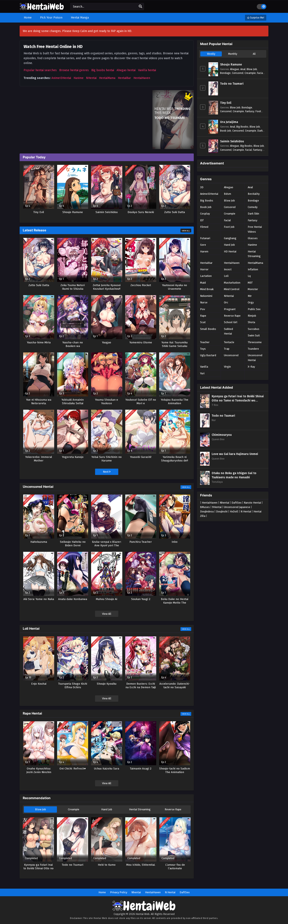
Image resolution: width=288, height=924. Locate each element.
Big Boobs (242, 126)
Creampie (73, 809)
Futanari (205, 238)
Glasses (253, 238)
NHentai (91, 78)
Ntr (250, 295)
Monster (253, 289)
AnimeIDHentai (61, 78)
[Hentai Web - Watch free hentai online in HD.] (42, 8)
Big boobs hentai (102, 70)
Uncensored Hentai (255, 357)
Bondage (225, 73)
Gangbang (230, 238)
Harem (204, 251)
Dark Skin (253, 213)
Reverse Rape (173, 809)
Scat (203, 322)
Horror (204, 269)
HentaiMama (107, 78)
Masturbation (232, 282)
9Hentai (217, 507)
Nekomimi (206, 295)
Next (106, 471)
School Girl (230, 322)
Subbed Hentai (228, 331)
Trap (226, 348)
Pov (202, 309)
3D (201, 187)
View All (186, 231)
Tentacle (229, 342)
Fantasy (249, 111)
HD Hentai (230, 251)
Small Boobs (208, 329)
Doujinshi (221, 511)
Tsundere (253, 348)
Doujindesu (207, 511)
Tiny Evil (225, 103)
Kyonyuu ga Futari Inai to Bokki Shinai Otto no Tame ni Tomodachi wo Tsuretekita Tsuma (238, 399)
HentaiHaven (141, 78)
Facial (260, 73)
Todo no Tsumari (232, 83)
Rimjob (252, 315)
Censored (237, 73)
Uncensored (231, 355)
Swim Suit (254, 335)
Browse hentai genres (74, 70)
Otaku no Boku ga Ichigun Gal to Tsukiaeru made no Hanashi (234, 475)
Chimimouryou (222, 435)
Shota (251, 322)
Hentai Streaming (140, 809)
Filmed (204, 226)
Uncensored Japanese (237, 507)
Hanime (78, 78)
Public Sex (254, 309)
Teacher (205, 342)
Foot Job (229, 226)
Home (102, 892)
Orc (226, 302)
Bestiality (254, 193)
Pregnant (230, 309)
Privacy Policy (118, 892)
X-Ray (251, 366)
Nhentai (224, 502)
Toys (203, 348)
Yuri (202, 373)
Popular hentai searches (40, 70)
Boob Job (225, 130)
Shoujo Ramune (231, 64)
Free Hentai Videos (255, 229)
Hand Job (106, 809)
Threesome (255, 342)
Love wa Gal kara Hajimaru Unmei (235, 454)
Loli (226, 275)
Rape (203, 315)
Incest (227, 269)
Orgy (251, 302)
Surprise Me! (256, 17)
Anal (242, 69)
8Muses (205, 507)
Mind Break (207, 289)
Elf (201, 220)
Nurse (203, 302)
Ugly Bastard (208, 355)
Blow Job (40, 809)
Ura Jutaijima (229, 122)
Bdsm (227, 193)
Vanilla (204, 366)
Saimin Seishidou (232, 141)
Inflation (253, 269)
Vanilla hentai (147, 70)
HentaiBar (124, 78)
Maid (203, 282)
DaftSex (236, 502)
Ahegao (234, 69)
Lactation (206, 275)
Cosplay (205, 213)
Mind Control (232, 289)
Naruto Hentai (252, 502)
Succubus (253, 329)
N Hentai (246, 511)
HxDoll (234, 511)
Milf (250, 282)
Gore (203, 244)
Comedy (252, 207)
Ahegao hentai (126, 70)
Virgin (227, 366)
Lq (249, 275)
